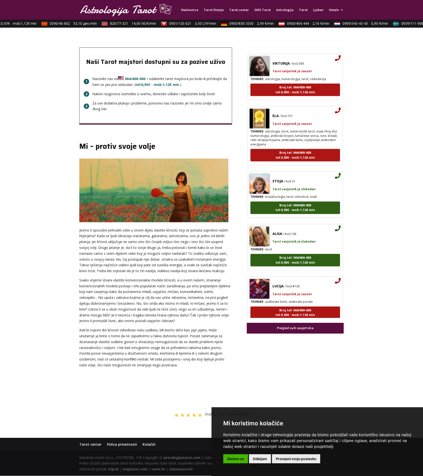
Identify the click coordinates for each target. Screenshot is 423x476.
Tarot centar (239, 10)
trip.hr (113, 469)
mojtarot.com (135, 469)
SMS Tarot (262, 10)
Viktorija (281, 57)
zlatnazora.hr (181, 469)
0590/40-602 (68, 23)
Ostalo (334, 10)
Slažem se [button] (235, 459)
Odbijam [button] (260, 459)
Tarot (303, 10)
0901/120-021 (188, 23)
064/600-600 (135, 78)
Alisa (277, 227)
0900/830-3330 (247, 23)
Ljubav (318, 10)
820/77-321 (128, 23)
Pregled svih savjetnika (295, 328)
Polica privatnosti (122, 444)
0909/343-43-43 (360, 23)
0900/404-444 (303, 23)
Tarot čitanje (214, 10)
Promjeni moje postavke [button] (296, 459)
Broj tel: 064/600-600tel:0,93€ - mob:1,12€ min (295, 83)
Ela (275, 109)
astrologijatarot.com (181, 457)
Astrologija (285, 10)
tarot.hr (158, 469)
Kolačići (148, 444)
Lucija (278, 280)
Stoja (277, 175)
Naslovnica (189, 10)
